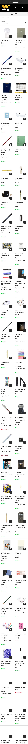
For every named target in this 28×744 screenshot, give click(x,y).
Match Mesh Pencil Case (6, 715)
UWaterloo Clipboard (4, 96)
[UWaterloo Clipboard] (7, 87)
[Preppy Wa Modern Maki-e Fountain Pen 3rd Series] (7, 409)
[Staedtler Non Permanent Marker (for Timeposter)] (21, 653)
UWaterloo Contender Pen (5, 335)
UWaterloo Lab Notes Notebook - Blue (6, 124)
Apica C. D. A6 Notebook (19, 254)
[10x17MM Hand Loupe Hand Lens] (21, 438)
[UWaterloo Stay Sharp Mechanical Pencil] (7, 141)
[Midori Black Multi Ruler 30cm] (21, 382)
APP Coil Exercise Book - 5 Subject (6, 662)
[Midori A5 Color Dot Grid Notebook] (7, 732)
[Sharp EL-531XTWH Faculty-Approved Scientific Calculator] (21, 707)
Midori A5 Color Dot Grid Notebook (6, 741)
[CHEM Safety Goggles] (7, 302)
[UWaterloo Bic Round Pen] (21, 194)
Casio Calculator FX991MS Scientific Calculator (20, 527)
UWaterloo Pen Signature (19, 179)
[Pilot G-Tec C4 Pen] (21, 600)
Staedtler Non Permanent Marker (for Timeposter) (20, 663)
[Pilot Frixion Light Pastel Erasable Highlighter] (21, 488)
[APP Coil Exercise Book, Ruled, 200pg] (7, 488)
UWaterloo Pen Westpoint (19, 227)
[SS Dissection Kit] (7, 194)
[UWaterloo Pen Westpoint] (21, 218)
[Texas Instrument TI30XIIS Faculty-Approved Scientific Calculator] (21, 409)
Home (2, 17)
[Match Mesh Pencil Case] (7, 707)
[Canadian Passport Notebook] (21, 572)
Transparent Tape (20, 687)
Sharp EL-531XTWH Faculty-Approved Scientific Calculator (21, 716)
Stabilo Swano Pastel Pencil (7, 526)
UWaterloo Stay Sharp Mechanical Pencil (6, 150)
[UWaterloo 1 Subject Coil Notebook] (21, 32)
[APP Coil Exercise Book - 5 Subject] (7, 653)
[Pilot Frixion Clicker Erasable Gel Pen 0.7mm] (7, 273)
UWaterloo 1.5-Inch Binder (6, 581)
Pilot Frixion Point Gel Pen (20, 363)
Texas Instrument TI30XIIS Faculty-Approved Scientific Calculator (20, 420)
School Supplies (8, 17)
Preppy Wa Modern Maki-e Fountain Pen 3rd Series (7, 419)
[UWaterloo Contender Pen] (7, 326)
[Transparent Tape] (21, 679)
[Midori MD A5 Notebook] (21, 545)
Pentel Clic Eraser (6, 446)
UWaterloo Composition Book (20, 282)
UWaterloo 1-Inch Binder (20, 335)
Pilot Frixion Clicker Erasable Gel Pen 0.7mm (6, 283)
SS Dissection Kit (6, 202)
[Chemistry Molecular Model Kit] (21, 302)
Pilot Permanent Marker (5, 390)
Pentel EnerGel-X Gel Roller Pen (6, 227)
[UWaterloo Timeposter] (21, 87)
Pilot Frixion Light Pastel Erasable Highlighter (20, 498)
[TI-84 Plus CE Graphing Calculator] (7, 464)
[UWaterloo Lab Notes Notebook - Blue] (7, 115)
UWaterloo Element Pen (6, 69)
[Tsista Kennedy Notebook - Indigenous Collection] (7, 545)
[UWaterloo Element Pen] (7, 60)
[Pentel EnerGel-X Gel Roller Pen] (7, 218)
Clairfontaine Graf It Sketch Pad (20, 634)
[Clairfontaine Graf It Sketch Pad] (21, 626)
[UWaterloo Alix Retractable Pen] (7, 170)
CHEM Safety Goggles (4, 311)
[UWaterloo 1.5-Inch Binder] (7, 572)
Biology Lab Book (20, 149)
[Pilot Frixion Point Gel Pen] (21, 354)
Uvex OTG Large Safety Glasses (19, 69)
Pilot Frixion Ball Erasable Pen (5, 634)
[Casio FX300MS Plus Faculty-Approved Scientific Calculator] (21, 732)
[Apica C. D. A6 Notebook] (21, 246)
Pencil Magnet (5, 362)
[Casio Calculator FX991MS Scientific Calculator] (21, 517)
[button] (22, 7)
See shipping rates (20, 1)
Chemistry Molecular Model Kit (20, 311)
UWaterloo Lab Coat (6, 40)
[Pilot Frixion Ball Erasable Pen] (7, 626)
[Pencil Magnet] (7, 354)
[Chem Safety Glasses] (21, 115)
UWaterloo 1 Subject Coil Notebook (20, 41)
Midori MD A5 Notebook (18, 554)
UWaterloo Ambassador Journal (21, 473)
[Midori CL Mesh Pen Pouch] (7, 679)
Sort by (3, 21)
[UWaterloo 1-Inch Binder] (21, 326)
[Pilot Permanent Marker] (7, 382)
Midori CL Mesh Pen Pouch (6, 688)
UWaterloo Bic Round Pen (19, 203)
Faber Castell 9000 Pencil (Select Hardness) (6, 609)
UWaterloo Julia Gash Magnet (5, 254)
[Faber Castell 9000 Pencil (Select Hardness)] (7, 600)
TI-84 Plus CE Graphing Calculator (6, 473)
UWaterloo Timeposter (18, 96)
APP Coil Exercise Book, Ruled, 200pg (6, 497)
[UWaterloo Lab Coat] (7, 32)
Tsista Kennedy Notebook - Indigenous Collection (5, 555)
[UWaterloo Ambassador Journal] (21, 464)
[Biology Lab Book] (21, 141)
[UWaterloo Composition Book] (21, 273)
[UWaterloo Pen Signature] (21, 170)
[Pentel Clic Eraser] (7, 438)
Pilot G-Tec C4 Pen (20, 608)
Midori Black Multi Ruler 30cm (20, 390)
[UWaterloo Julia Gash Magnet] (7, 246)
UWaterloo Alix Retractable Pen (5, 179)
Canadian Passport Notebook (20, 581)
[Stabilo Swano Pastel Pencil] (7, 517)
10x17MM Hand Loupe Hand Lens (20, 447)
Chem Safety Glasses (19, 124)
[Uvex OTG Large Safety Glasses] (21, 60)
